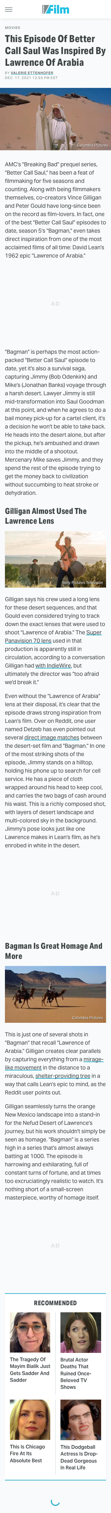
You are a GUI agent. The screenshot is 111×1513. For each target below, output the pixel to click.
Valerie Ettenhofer (32, 73)
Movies (12, 28)
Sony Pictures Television (82, 583)
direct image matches (51, 737)
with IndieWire (53, 665)
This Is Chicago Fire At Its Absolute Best (27, 1454)
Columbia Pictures (92, 145)
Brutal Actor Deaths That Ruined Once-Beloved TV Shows (75, 1374)
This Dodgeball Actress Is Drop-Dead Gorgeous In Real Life (79, 1457)
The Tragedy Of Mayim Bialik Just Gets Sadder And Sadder (30, 1369)
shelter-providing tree (62, 1075)
